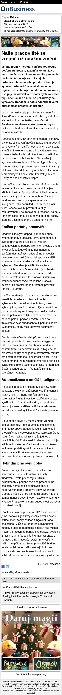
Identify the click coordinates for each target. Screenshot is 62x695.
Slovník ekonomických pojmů (31, 607)
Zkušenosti (46, 596)
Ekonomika (26, 593)
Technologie (32, 596)
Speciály (7, 600)
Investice (50, 593)
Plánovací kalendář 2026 (16, 24)
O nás (4, 2)
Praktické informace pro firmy (31, 674)
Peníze (21, 596)
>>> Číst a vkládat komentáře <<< (19, 587)
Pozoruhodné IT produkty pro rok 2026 (31, 31)
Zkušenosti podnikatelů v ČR (18, 27)
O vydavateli (7, 691)
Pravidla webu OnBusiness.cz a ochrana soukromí (37, 691)
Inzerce (13, 2)
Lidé (13, 596)
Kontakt (24, 2)
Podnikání (38, 593)
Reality (6, 596)
